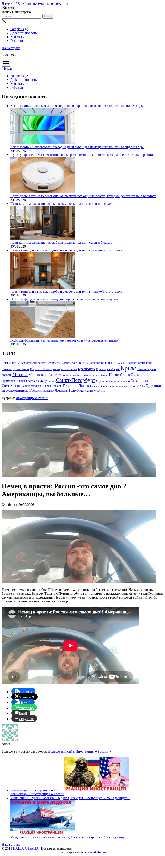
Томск (84, 386)
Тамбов (57, 385)
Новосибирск (119, 375)
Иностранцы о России (32, 398)
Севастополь (140, 381)
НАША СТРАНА (26, 848)
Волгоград (94, 362)
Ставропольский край (37, 385)
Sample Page (19, 29)
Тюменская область (119, 385)
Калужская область (40, 369)
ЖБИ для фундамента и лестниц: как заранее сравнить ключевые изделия (64, 340)
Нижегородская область (95, 374)
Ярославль (99, 390)
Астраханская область (58, 362)
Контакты (17, 37)
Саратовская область (107, 381)
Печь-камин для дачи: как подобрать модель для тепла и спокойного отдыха (66, 291)
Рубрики (16, 40)
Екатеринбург (120, 363)
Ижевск (133, 362)
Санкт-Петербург (75, 380)
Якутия (89, 390)
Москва (20, 374)
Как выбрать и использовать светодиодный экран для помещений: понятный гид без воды (77, 147)
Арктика (14, 362)
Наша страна (11, 48)
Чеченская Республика (69, 390)
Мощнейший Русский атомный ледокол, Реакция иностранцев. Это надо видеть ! (70, 837)
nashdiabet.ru (97, 852)
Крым (128, 368)
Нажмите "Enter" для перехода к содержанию (35, 3)
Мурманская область (70, 374)
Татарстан (70, 386)
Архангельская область (33, 362)
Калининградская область (15, 369)
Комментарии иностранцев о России (37, 790)
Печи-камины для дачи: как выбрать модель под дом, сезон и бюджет (61, 242)
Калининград (145, 362)
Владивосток (79, 362)
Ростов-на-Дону (36, 381)
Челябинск (48, 390)
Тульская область (99, 385)
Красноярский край (108, 369)
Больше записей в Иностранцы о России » (80, 751)
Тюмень (135, 385)
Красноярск (86, 369)
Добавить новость (23, 33)
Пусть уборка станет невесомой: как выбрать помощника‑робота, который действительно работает (83, 196)
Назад (7, 68)
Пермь (143, 374)
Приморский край (13, 381)
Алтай (5, 362)
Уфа (142, 385)
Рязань (51, 381)
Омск (135, 374)
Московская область (43, 374)
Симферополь (12, 385)
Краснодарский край (63, 369)
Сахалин (124, 381)
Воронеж (107, 362)
